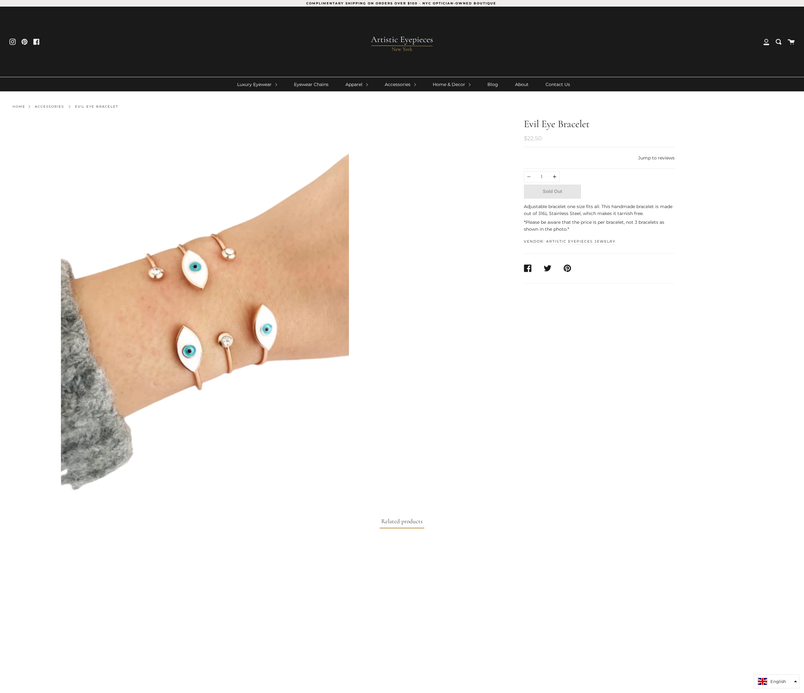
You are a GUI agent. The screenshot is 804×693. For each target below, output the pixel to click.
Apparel (354, 84)
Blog (492, 84)
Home (19, 106)
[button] (776, 681)
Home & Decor (449, 84)
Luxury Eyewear (255, 84)
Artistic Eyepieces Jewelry (581, 241)
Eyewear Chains (311, 84)
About (522, 84)
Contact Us (558, 84)
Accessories (398, 84)
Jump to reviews (656, 158)
